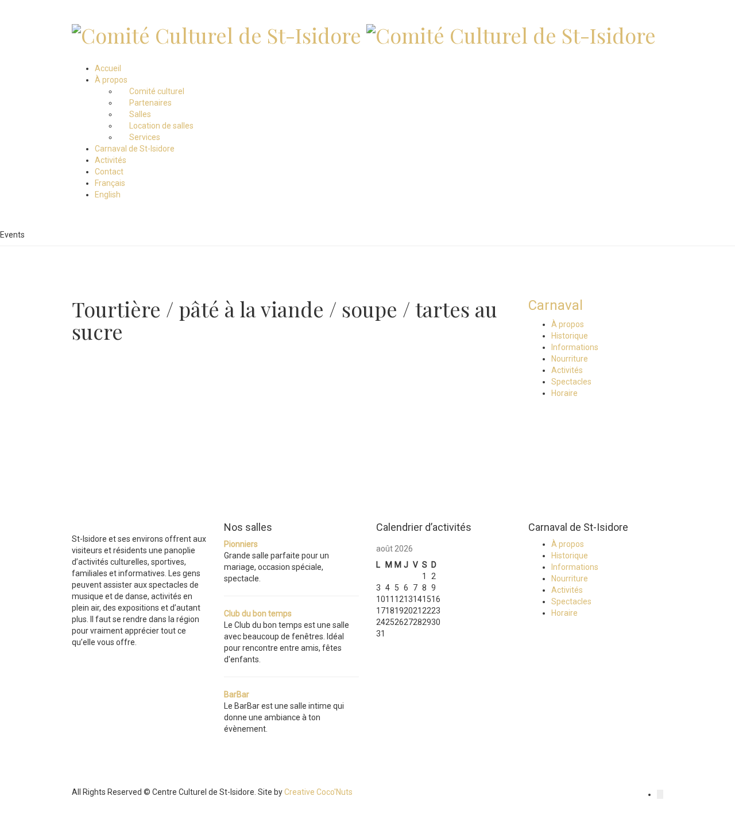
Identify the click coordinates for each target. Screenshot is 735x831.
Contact (109, 171)
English (108, 194)
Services (144, 137)
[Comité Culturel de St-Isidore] (216, 32)
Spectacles (571, 381)
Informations (574, 347)
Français (110, 183)
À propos (111, 79)
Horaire (564, 393)
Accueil (108, 68)
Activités (110, 160)
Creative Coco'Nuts (318, 792)
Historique (569, 335)
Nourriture (569, 358)
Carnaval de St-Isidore (135, 148)
